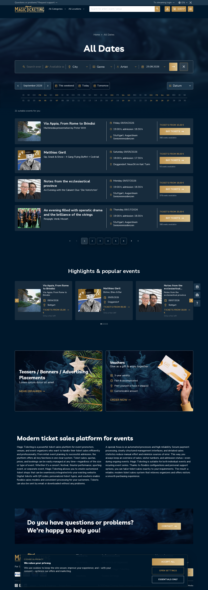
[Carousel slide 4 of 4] (107, 324)
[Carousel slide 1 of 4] (101, 324)
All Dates (109, 34)
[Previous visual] (17, 300)
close (190, 2)
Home (96, 34)
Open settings (168, 570)
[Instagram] (16, 585)
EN (185, 2)
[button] (152, 67)
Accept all (168, 561)
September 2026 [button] (32, 85)
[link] (43, 300)
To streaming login (164, 2)
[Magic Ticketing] (29, 9)
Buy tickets (175, 131)
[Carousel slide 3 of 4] (105, 324)
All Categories (57, 9)
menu (190, 9)
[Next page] (131, 241)
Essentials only (168, 579)
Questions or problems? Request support (36, 2)
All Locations (77, 9)
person (167, 9)
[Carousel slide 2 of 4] (103, 324)
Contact (169, 526)
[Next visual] (191, 300)
